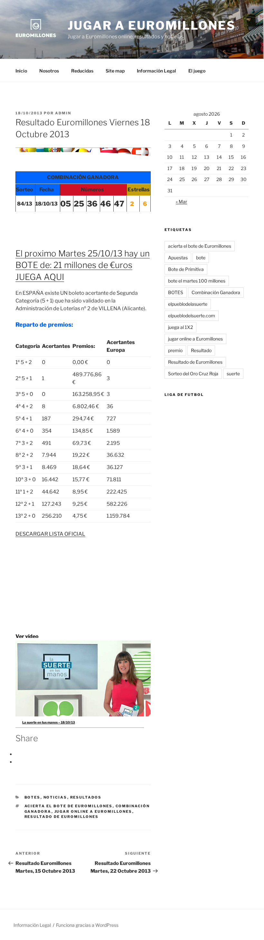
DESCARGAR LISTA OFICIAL (50, 534)
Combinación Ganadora (216, 292)
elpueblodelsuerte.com (191, 315)
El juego (196, 70)
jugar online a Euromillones (93, 811)
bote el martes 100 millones (196, 280)
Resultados (86, 797)
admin (63, 113)
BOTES (32, 797)
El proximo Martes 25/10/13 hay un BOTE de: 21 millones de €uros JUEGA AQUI (82, 265)
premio (175, 350)
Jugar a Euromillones (152, 25)
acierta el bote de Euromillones (68, 806)
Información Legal (156, 70)
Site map (115, 70)
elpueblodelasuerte (187, 304)
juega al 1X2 (180, 327)
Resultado (201, 350)
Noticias (55, 797)
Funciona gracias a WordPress (87, 925)
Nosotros (49, 70)
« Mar (181, 201)
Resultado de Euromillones (61, 816)
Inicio (21, 70)
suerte (233, 373)
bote (200, 257)
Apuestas (178, 257)
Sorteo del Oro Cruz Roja (193, 373)
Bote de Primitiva (186, 269)
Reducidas (82, 70)
